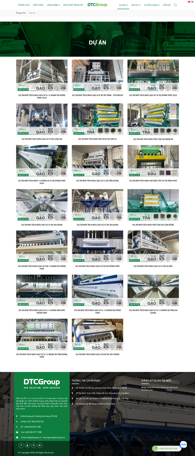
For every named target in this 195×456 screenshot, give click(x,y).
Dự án (122, 5)
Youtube (27, 445)
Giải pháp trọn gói (73, 5)
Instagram (33, 445)
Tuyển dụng (150, 5)
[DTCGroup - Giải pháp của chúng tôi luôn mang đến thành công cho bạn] (97, 5)
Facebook (21, 445)
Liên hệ (166, 5)
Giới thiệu (38, 5)
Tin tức (135, 5)
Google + (40, 445)
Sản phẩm (52, 5)
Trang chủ (24, 5)
